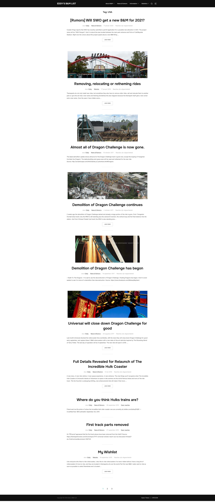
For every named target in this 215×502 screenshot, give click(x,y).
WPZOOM (155, 497)
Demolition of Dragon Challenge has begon (107, 268)
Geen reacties (125, 405)
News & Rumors (122, 3)
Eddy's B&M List (66, 3)
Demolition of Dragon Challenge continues (107, 205)
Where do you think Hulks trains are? (107, 399)
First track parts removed (107, 424)
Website (96, 89)
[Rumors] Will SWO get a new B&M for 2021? (107, 20)
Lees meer (108, 39)
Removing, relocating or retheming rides (107, 84)
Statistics (144, 3)
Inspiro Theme (145, 497)
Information (133, 3)
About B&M (109, 3)
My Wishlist (107, 452)
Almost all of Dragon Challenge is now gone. (107, 147)
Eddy (87, 26)
